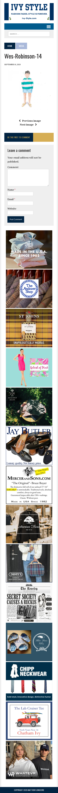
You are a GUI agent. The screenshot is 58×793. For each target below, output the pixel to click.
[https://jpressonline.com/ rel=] (29, 266)
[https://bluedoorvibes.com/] (29, 659)
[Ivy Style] (29, 11)
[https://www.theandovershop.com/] (29, 306)
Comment (13, 167)
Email (10, 199)
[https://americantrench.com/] (29, 541)
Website (11, 208)
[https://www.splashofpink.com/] (29, 384)
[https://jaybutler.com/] (29, 463)
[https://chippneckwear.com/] (29, 698)
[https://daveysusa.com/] (29, 580)
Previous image (31, 120)
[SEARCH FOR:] (29, 33)
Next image (27, 124)
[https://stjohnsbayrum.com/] (29, 345)
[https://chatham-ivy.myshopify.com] (29, 738)
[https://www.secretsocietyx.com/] (29, 619)
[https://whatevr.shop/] (29, 777)
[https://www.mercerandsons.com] (29, 502)
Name (10, 189)
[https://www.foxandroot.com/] (29, 424)
